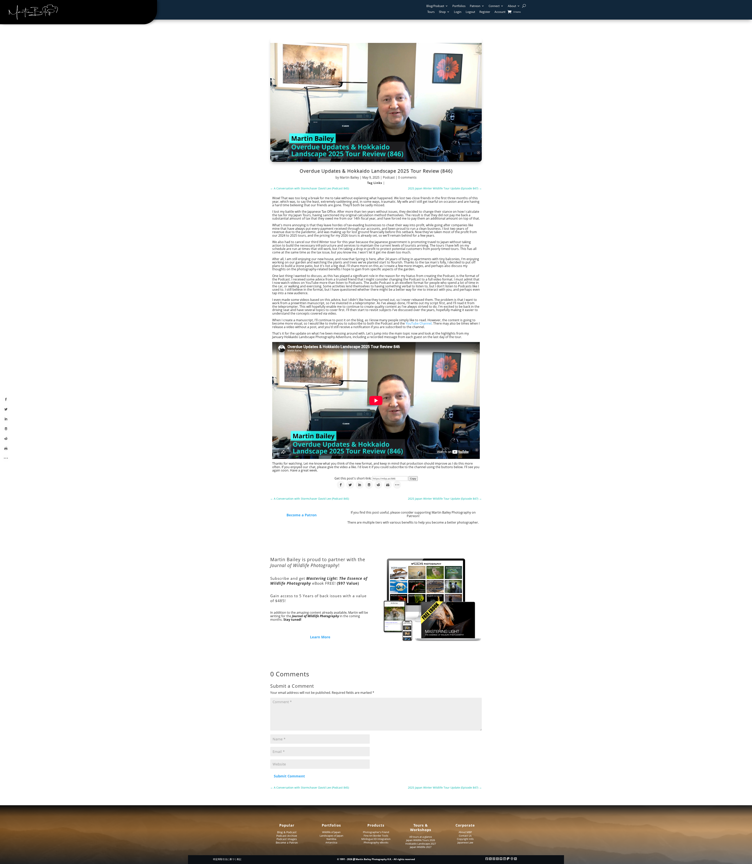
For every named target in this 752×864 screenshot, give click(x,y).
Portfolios (458, 6)
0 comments (407, 177)
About (512, 6)
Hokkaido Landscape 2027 (420, 843)
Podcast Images (287, 839)
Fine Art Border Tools (376, 835)
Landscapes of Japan (331, 835)
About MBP (465, 832)
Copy (413, 478)
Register (484, 12)
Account (499, 12)
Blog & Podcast (286, 832)
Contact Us (465, 835)
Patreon (475, 6)
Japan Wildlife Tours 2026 (420, 840)
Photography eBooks (376, 842)
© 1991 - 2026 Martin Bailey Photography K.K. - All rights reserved (376, 859)
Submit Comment (289, 776)
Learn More (320, 637)
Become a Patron (302, 515)
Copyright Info (465, 839)
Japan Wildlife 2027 (420, 847)
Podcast (389, 177)
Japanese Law (465, 842)
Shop (442, 12)
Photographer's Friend (376, 832)
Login (457, 12)
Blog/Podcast (435, 6)
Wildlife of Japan (331, 832)
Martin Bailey (349, 177)
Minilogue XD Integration (375, 839)
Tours (431, 12)
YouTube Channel (419, 323)
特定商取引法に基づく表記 (227, 859)
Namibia (331, 839)
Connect (494, 6)
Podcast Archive (286, 836)
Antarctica (331, 842)
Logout (470, 12)
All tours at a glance (420, 837)
